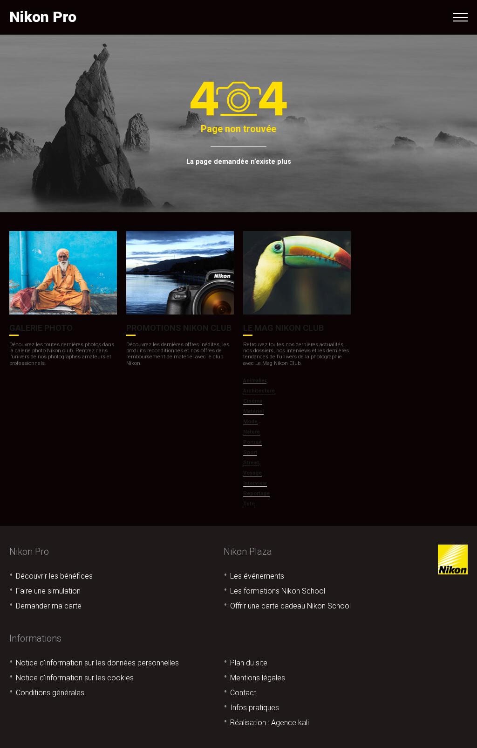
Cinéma (252, 401)
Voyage (252, 473)
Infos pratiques (254, 707)
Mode (250, 422)
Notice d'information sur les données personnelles (97, 662)
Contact (243, 692)
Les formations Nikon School (277, 591)
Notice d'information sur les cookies (75, 677)
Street (251, 463)
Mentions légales (257, 677)
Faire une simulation (48, 591)
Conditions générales (50, 692)
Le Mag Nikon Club (283, 328)
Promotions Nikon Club (179, 328)
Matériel (253, 411)
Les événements (257, 576)
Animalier (254, 380)
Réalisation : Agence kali (269, 722)
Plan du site (248, 662)
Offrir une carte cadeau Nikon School (290, 605)
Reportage (256, 493)
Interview (255, 483)
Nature (251, 432)
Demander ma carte (49, 605)
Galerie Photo (41, 328)
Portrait (252, 442)
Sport (250, 452)
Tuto (249, 504)
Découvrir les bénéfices (54, 576)
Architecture (259, 391)
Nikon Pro (42, 17)
